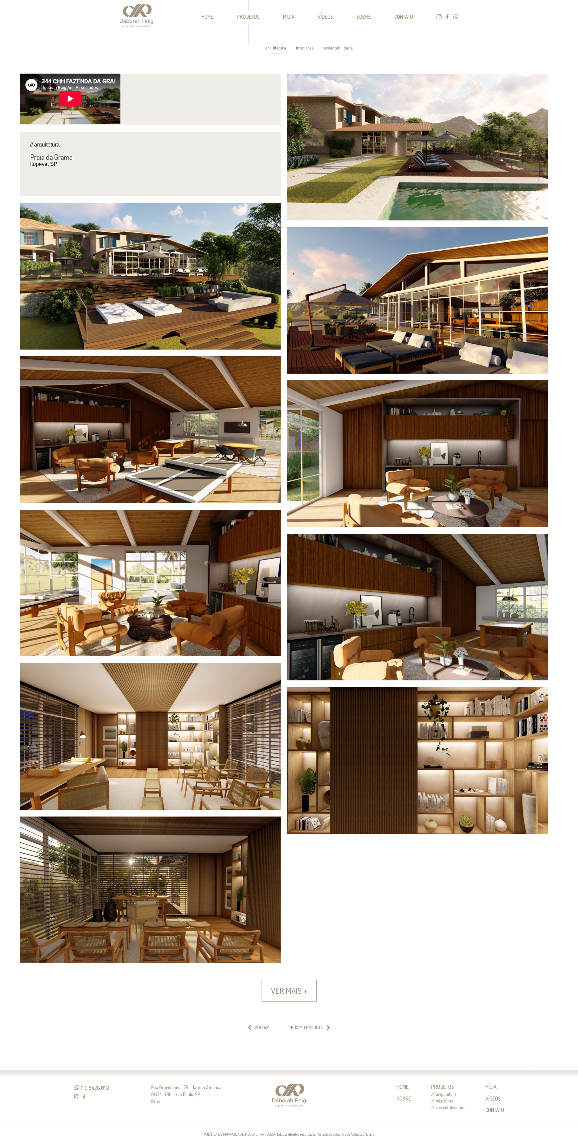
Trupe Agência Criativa (358, 1134)
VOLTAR (262, 1027)
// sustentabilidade (448, 1107)
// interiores (442, 1101)
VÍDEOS (325, 16)
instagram (439, 16)
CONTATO (403, 16)
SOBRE (364, 16)
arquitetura (275, 48)
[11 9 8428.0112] (76, 1087)
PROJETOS (248, 16)
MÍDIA (288, 16)
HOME (207, 16)
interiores (304, 48)
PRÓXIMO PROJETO (306, 1027)
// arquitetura (444, 1094)
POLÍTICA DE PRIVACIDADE (224, 1134)
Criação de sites (329, 1134)
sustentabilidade (338, 48)
